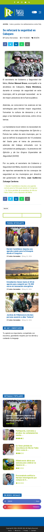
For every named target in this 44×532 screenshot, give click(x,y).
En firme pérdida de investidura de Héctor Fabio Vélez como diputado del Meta (20, 191)
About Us (17, 530)
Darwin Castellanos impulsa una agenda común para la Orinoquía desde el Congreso (20, 187)
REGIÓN (36, 38)
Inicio (10, 530)
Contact (33, 530)
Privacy (26, 530)
